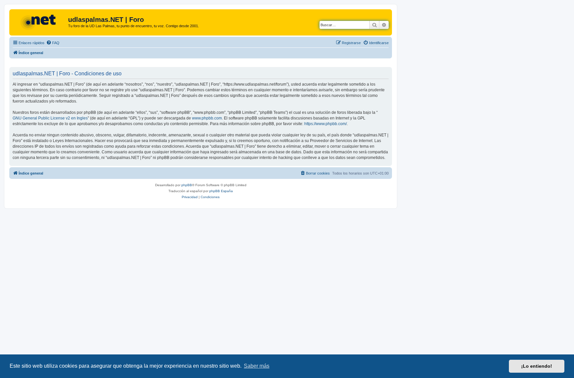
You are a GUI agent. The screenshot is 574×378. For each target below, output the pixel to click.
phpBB (186, 185)
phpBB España (221, 191)
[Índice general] (39, 21)
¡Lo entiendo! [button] (536, 366)
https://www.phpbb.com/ (325, 123)
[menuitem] (52, 43)
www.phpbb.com (207, 118)
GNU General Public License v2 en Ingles (50, 118)
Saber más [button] (256, 366)
